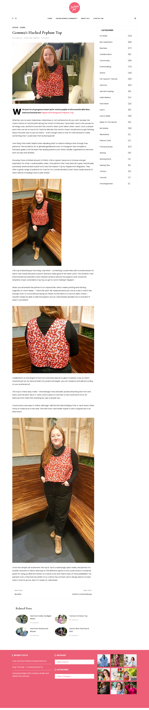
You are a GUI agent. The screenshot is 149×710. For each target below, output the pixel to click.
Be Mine (18, 594)
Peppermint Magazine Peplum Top (57, 112)
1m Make (15, 27)
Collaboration (106, 54)
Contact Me (98, 18)
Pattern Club (105, 140)
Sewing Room (105, 159)
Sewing (103, 153)
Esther (102, 73)
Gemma (22, 27)
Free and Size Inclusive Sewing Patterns (29, 661)
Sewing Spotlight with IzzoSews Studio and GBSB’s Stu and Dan (30, 674)
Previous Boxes (106, 146)
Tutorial (103, 177)
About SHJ (85, 18)
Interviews (104, 103)
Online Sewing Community (66, 18)
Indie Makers (105, 97)
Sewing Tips (105, 165)
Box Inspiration (106, 42)
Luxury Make (105, 116)
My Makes (104, 128)
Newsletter (104, 134)
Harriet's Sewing (107, 91)
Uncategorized (106, 183)
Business (103, 48)
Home (50, 18)
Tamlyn (103, 171)
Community (105, 60)
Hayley (47, 38)
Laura (102, 109)
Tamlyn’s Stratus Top (78, 616)
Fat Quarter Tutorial (108, 79)
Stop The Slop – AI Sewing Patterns (27, 667)
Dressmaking (105, 66)
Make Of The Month (108, 122)
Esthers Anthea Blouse (82, 594)
